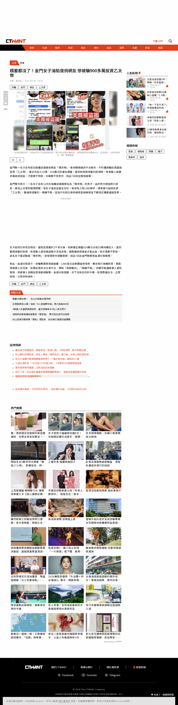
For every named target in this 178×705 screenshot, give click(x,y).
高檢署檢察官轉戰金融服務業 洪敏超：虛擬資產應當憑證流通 (28, 549)
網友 (32, 87)
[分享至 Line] (5, 93)
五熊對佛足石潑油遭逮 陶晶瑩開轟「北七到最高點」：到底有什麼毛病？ (28, 578)
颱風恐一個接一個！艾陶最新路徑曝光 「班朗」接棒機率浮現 (28, 635)
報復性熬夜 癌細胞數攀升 (28, 376)
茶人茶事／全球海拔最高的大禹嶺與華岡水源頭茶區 (65, 606)
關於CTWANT (59, 667)
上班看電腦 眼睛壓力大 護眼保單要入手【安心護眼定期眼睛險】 (28, 492)
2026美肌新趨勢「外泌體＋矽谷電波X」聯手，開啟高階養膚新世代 (66, 578)
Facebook (67, 675)
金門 (23, 87)
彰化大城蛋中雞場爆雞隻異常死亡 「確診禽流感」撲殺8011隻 (47, 358)
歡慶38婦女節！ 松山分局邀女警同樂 (32, 298)
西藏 (151, 151)
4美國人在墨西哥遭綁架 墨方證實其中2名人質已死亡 (39, 309)
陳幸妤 (131, 157)
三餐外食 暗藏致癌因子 (62, 462)
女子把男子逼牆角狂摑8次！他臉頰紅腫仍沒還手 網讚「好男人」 (65, 434)
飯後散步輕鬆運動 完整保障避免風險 (103, 549)
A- (20, 159)
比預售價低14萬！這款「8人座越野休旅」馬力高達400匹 (41, 304)
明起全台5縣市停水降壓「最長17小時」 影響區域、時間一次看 (27, 463)
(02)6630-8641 (40, 388)
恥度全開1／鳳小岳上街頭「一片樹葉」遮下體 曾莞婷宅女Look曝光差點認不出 (65, 549)
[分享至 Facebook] (5, 98)
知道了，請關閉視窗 (164, 694)
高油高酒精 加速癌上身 (62, 519)
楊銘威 (141, 151)
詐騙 (14, 87)
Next (5, 109)
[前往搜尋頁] (170, 41)
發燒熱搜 (140, 667)
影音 (147, 48)
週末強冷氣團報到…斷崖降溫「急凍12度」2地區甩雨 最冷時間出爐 (50, 350)
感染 (142, 157)
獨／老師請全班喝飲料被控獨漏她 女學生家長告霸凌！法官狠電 (28, 434)
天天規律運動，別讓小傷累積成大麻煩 (103, 434)
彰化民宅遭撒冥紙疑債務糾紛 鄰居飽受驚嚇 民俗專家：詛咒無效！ (103, 635)
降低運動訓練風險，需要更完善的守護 (28, 606)
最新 (32, 47)
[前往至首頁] (16, 41)
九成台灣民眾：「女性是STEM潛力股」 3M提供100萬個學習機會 (48, 363)
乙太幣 (42, 87)
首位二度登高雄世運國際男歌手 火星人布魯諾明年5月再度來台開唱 (65, 635)
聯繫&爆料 (86, 667)
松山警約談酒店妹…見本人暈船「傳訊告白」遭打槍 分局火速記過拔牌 (52, 354)
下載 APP (158, 41)
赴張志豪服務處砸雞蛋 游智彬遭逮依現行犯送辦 (103, 463)
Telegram (114, 675)
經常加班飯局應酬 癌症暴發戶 (103, 490)
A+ (13, 159)
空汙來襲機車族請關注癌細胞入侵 (103, 606)
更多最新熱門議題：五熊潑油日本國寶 (34, 367)
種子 (160, 151)
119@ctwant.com (77, 388)
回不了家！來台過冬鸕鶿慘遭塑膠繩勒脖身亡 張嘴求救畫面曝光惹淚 (50, 371)
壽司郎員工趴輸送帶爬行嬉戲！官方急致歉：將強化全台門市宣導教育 (28, 520)
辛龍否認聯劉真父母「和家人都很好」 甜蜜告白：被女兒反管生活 (65, 492)
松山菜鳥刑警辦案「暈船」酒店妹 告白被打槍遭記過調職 (41, 319)
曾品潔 (19, 80)
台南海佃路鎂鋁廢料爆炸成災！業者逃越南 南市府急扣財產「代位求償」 (103, 578)
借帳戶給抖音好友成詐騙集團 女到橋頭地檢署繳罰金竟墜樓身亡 (103, 520)
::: (12, 52)
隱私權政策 (64, 701)
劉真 (130, 151)
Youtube (92, 675)
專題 (160, 48)
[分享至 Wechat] (5, 103)
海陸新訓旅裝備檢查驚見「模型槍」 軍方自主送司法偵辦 (41, 314)
